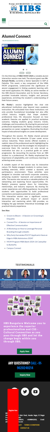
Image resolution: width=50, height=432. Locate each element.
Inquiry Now (25, 375)
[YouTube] (35, 392)
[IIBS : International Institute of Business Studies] (25, 8)
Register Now (13, 410)
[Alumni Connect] (20, 55)
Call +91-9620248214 (29, 365)
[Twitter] (25, 392)
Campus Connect (14, 248)
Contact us (24, 428)
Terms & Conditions (32, 425)
